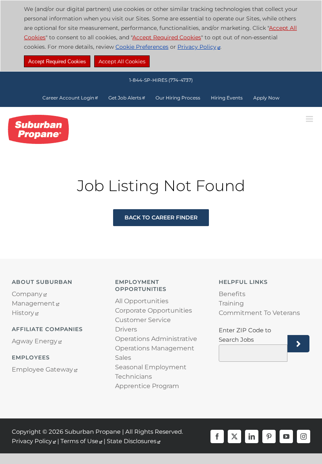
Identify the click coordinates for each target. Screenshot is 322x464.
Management (33, 303)
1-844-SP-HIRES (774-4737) (161, 80)
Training (231, 303)
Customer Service (143, 320)
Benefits (232, 294)
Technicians (133, 376)
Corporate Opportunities (153, 310)
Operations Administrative (156, 338)
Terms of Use (79, 441)
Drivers (126, 329)
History (23, 313)
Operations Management (154, 348)
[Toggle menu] (310, 119)
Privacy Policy (196, 46)
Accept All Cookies (122, 61)
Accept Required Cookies (57, 61)
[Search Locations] (298, 343)
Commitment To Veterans (259, 313)
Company (27, 294)
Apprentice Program (147, 386)
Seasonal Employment (151, 367)
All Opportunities (141, 301)
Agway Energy (34, 341)
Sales (123, 357)
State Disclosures (131, 441)
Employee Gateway (42, 369)
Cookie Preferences (141, 46)
